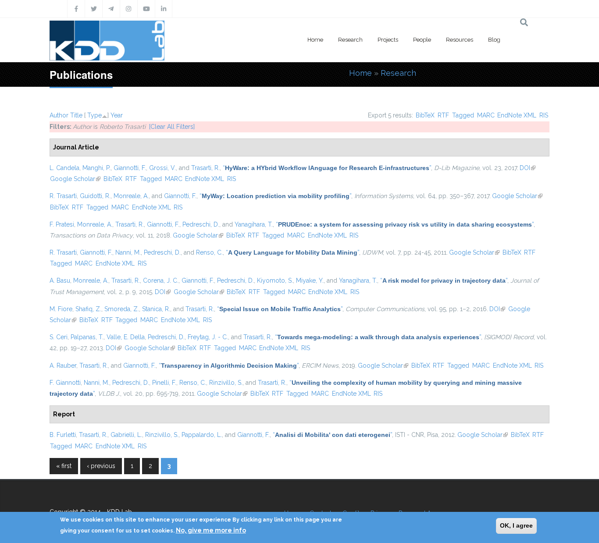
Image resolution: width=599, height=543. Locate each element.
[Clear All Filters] (172, 126)
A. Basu (60, 280)
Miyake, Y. (310, 280)
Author (59, 115)
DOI (527, 167)
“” (327, 167)
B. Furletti (63, 434)
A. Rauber (63, 365)
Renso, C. (209, 252)
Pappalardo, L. (202, 434)
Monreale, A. (131, 195)
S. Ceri (59, 337)
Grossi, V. (162, 167)
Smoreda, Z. (121, 308)
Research (350, 39)
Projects (388, 39)
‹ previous (101, 465)
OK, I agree (516, 525)
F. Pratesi (62, 224)
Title (76, 115)
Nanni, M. (128, 252)
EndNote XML (516, 115)
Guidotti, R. (95, 195)
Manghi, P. (96, 167)
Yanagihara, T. (254, 224)
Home (315, 39)
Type (94, 115)
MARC (486, 115)
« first (63, 465)
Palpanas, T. (87, 337)
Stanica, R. (156, 308)
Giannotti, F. (130, 167)
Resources (459, 39)
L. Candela (64, 167)
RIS (543, 115)
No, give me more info (211, 530)
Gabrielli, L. (126, 434)
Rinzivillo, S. (225, 382)
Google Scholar (75, 178)
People (422, 39)
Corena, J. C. (160, 280)
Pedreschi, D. (200, 224)
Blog (494, 39)
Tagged (463, 115)
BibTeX (425, 115)
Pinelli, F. (164, 382)
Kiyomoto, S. (275, 280)
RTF (443, 115)
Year (117, 115)
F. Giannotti (65, 382)
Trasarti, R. (205, 167)
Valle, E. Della (126, 337)
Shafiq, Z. (88, 308)
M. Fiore (61, 308)
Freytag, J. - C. (208, 337)
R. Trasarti (63, 195)
